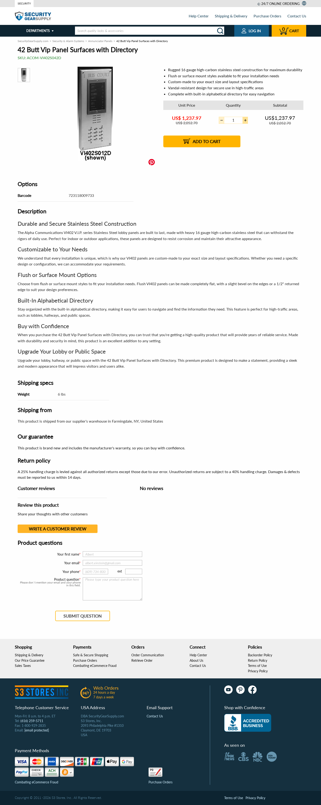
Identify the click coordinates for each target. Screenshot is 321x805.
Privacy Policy (258, 671)
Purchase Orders (267, 16)
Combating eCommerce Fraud (95, 666)
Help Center (199, 16)
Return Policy (257, 660)
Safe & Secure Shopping (90, 655)
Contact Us (296, 16)
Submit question (82, 615)
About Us (196, 660)
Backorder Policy (260, 655)
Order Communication (147, 655)
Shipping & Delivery (231, 16)
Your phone (71, 572)
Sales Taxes (23, 666)
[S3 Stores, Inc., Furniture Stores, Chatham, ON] (247, 723)
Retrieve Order (142, 660)
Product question (66, 579)
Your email (71, 563)
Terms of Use (257, 666)
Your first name (68, 554)
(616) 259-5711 (31, 721)
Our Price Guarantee (29, 660)
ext (119, 571)
